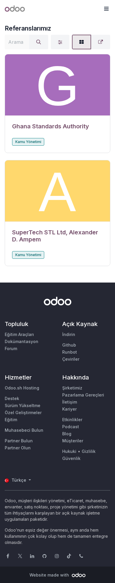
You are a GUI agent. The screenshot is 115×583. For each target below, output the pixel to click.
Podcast (70, 426)
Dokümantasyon (21, 341)
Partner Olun (18, 447)
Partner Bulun (19, 440)
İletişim (69, 401)
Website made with (49, 574)
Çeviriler (70, 359)
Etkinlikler (72, 419)
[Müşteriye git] (57, 85)
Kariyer (69, 408)
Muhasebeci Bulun (24, 430)
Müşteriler (72, 440)
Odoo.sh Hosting (22, 387)
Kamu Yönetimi (28, 142)
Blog (66, 433)
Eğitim (11, 419)
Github (69, 344)
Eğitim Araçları (19, 334)
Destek (12, 398)
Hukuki (69, 451)
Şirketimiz (72, 387)
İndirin (68, 334)
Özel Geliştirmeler (23, 412)
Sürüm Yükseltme (22, 405)
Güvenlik (71, 458)
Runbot (69, 352)
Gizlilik (89, 451)
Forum (11, 348)
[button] (106, 9)
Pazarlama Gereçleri (83, 394)
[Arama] (38, 42)
